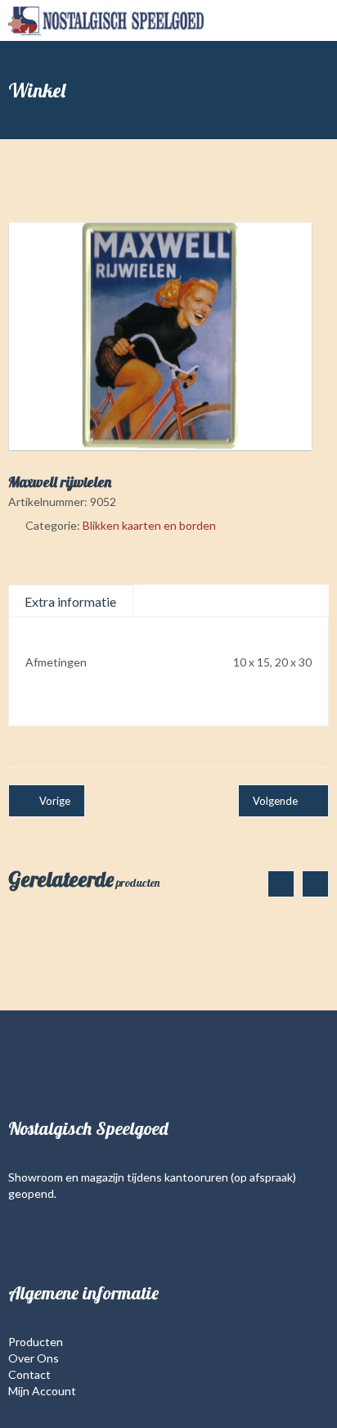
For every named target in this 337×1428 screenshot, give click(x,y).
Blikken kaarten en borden (149, 525)
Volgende (275, 800)
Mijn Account (42, 1391)
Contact (29, 1374)
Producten (35, 1342)
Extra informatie (70, 601)
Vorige (54, 800)
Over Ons (33, 1358)
